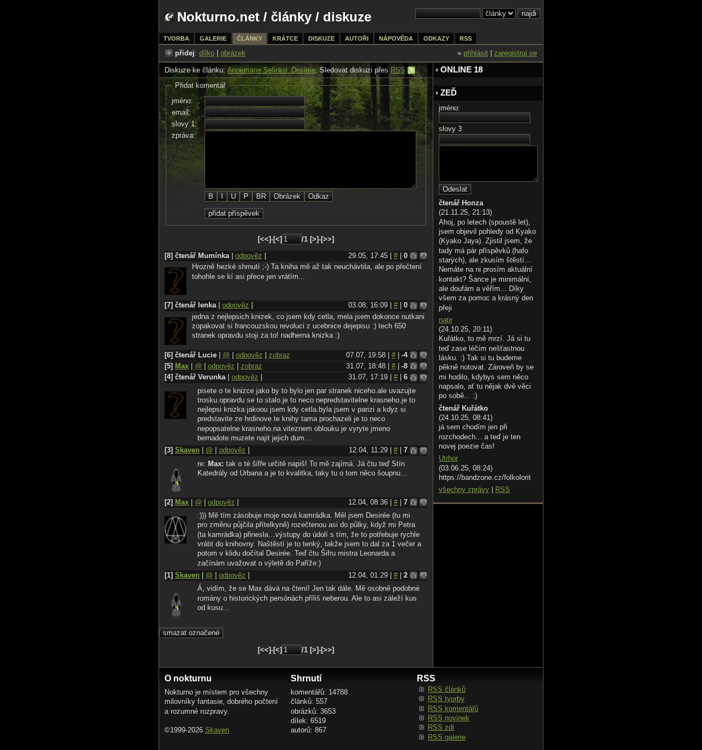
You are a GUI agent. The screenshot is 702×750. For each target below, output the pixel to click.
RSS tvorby (446, 699)
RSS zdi (441, 727)
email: (181, 112)
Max (182, 366)
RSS (397, 70)
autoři (357, 38)
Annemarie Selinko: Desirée (271, 70)
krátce (285, 38)
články (291, 16)
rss (466, 38)
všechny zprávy (464, 489)
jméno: (182, 101)
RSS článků (447, 689)
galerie (213, 38)
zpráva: (183, 135)
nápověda (396, 38)
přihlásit (475, 53)
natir (445, 320)
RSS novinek (448, 718)
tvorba (176, 38)
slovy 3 (450, 129)
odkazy (436, 38)
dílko (206, 53)
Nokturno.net (218, 16)
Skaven (187, 450)
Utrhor (448, 458)
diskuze (321, 38)
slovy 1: (184, 124)
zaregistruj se (515, 53)
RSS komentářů (453, 708)
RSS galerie (447, 737)
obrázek (233, 53)
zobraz (279, 355)
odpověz (248, 255)
